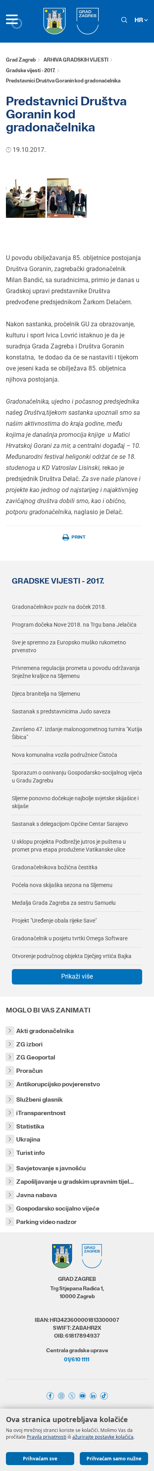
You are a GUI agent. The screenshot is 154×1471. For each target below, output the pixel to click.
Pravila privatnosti (46, 1437)
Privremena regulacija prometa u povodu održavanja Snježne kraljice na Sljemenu (76, 672)
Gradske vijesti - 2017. (30, 70)
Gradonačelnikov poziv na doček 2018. (59, 607)
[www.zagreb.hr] (25, 197)
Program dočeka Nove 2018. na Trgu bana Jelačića (74, 624)
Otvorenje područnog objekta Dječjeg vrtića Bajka (71, 956)
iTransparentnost (41, 1113)
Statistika (30, 1126)
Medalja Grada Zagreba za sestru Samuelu (64, 903)
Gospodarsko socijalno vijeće (58, 1208)
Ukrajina (28, 1139)
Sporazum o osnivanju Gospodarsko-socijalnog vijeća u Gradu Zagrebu (77, 776)
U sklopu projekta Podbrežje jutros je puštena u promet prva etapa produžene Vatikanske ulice (69, 845)
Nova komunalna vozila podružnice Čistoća (64, 755)
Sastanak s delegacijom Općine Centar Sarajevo (70, 824)
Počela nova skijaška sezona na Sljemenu (62, 885)
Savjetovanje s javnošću (51, 1168)
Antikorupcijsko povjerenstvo (58, 1084)
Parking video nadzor (46, 1221)
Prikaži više (77, 976)
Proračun (29, 1070)
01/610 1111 (76, 1359)
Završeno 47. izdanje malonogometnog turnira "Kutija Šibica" (77, 733)
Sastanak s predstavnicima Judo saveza (61, 711)
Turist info (30, 1152)
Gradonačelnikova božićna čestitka (55, 867)
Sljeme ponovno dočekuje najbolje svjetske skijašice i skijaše (75, 802)
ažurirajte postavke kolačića (102, 1437)
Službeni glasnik (39, 1099)
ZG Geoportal (35, 1057)
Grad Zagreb (21, 60)
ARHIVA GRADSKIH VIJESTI (75, 60)
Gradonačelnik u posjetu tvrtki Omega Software (70, 938)
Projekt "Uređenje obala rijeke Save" (54, 920)
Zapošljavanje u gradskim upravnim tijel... (75, 1181)
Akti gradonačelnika (45, 1030)
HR (139, 20)
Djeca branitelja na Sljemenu (46, 694)
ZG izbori (29, 1044)
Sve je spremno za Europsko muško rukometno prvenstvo (69, 646)
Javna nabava (36, 1195)
